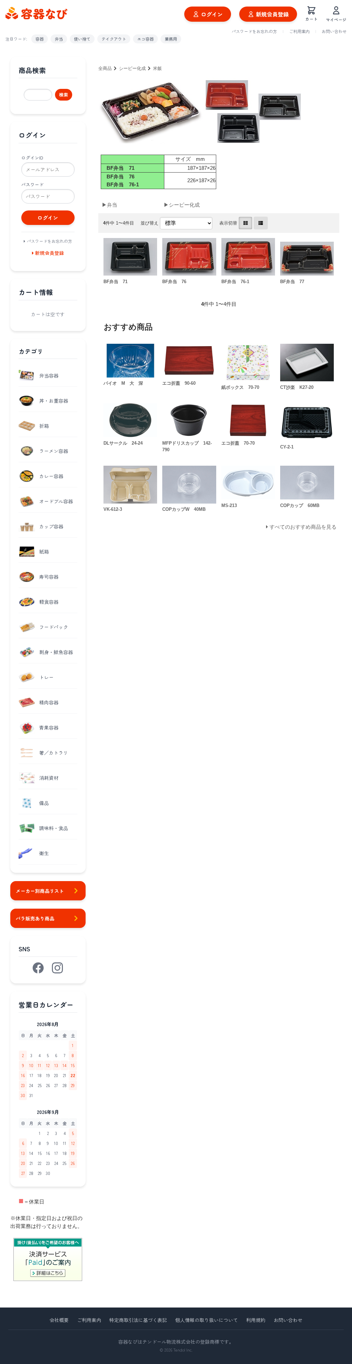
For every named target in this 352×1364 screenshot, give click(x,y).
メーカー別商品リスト (40, 890)
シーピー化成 (132, 68)
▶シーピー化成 (182, 205)
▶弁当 (109, 205)
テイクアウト (113, 39)
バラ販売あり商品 (35, 918)
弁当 (59, 39)
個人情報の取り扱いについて (206, 1320)
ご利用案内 (299, 31)
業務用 (171, 39)
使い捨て (82, 39)
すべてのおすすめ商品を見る (303, 527)
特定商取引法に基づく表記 (138, 1320)
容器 (39, 39)
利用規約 (255, 1320)
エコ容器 (145, 39)
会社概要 (59, 1320)
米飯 (157, 68)
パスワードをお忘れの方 (254, 31)
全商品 (105, 68)
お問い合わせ (334, 31)
